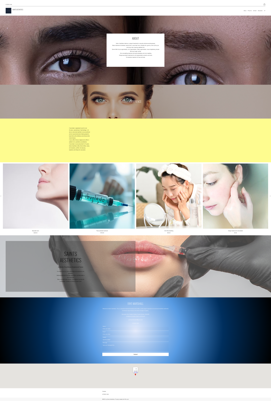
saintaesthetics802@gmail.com (135, 319)
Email (104, 331)
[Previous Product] (1, 196)
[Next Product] (270, 196)
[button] (264, 4)
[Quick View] (35, 196)
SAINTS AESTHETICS (17, 9)
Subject (104, 337)
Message (105, 342)
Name (104, 326)
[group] (135, 198)
